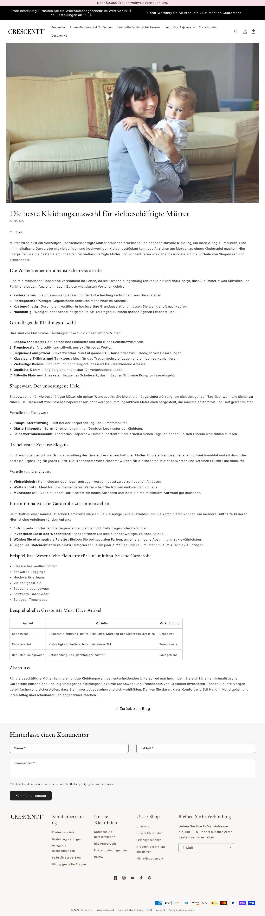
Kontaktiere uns (63, 832)
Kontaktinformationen (181, 910)
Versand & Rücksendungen (63, 848)
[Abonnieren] (229, 847)
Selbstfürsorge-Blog (66, 857)
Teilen (18, 232)
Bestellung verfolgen (67, 839)
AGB (149, 910)
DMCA (98, 857)
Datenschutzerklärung (130, 910)
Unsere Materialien (149, 833)
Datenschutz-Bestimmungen (104, 834)
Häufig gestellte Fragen (69, 864)
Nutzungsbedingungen (110, 850)
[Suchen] (236, 31)
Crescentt (35, 402)
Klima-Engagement (149, 858)
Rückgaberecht (105, 843)
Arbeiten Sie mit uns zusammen (150, 849)
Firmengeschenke (149, 839)
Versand (160, 910)
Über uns (142, 826)
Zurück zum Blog (135, 709)
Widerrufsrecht (105, 910)
